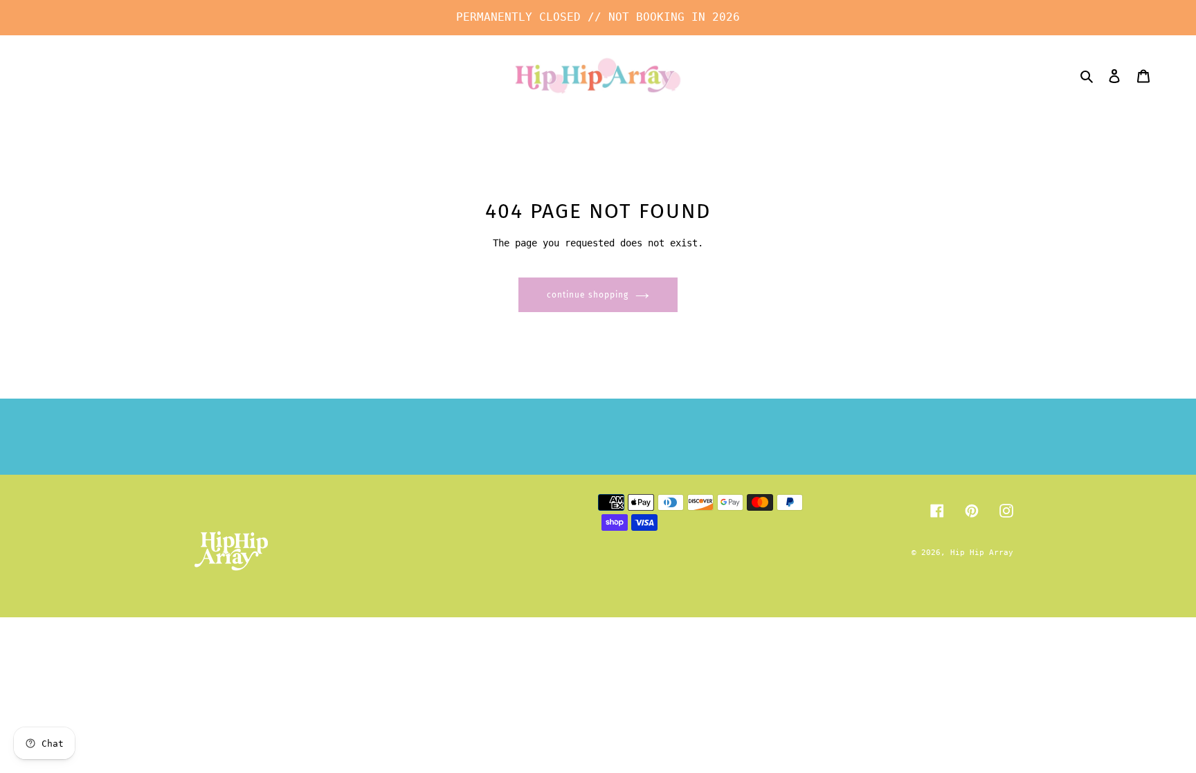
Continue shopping (587, 295)
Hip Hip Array (981, 552)
